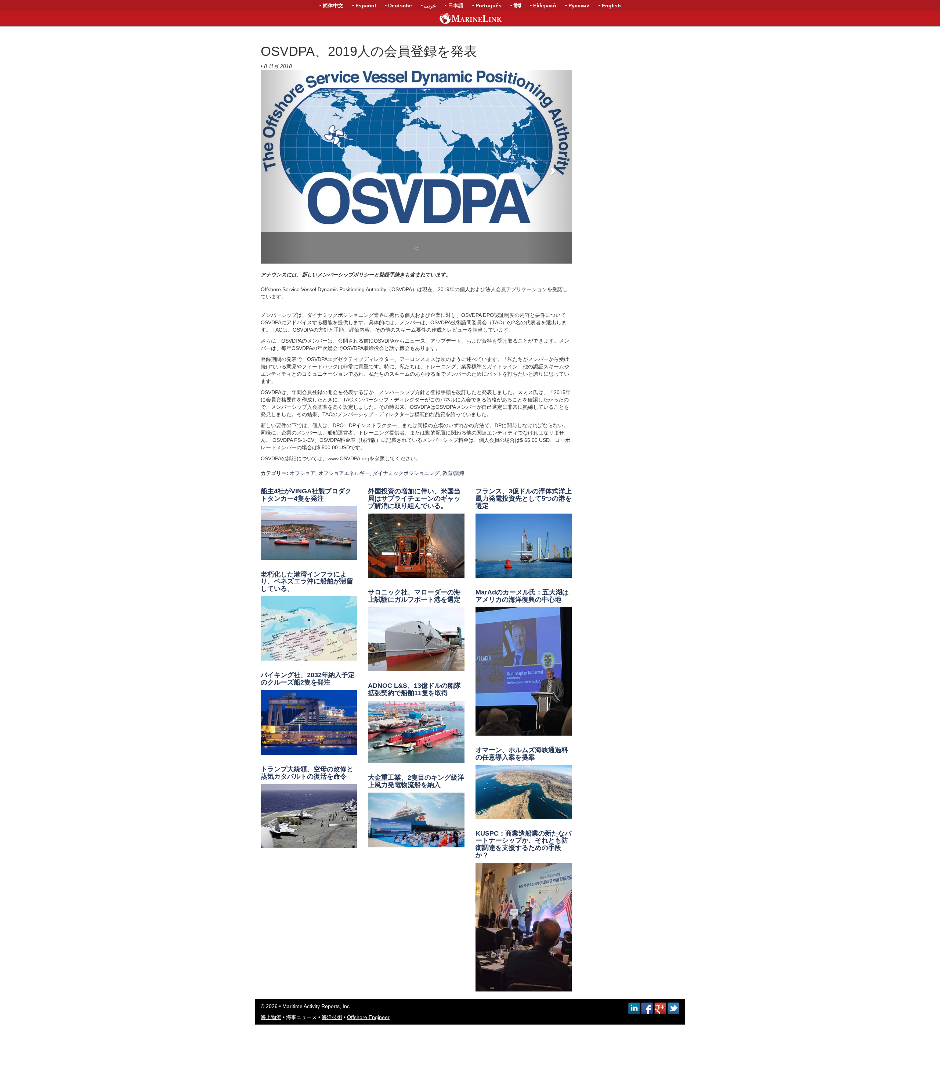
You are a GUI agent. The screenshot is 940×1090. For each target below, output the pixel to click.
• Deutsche (398, 5)
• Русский (577, 5)
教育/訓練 (453, 473)
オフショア (302, 473)
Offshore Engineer (368, 1017)
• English (610, 5)
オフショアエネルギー (344, 473)
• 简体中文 (331, 5)
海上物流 (271, 1017)
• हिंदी (515, 5)
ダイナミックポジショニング (406, 473)
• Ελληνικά (543, 5)
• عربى (428, 5)
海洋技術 (332, 1017)
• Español (364, 5)
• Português (487, 5)
